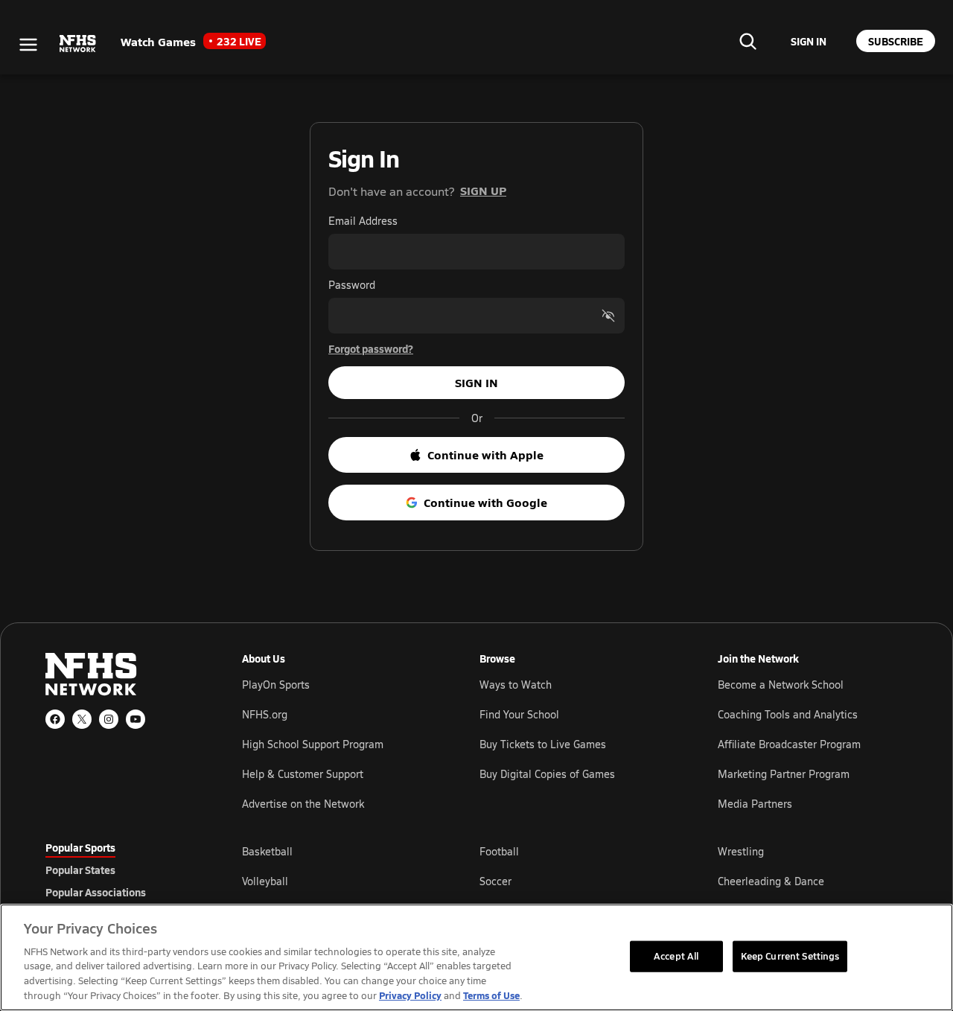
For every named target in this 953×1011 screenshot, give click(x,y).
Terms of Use (491, 995)
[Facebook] (55, 719)
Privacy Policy (410, 995)
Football (499, 851)
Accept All (676, 956)
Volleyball (265, 881)
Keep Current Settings (790, 956)
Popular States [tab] (80, 869)
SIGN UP (483, 190)
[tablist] (119, 869)
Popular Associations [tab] (95, 892)
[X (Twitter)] (82, 719)
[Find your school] (747, 41)
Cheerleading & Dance (771, 881)
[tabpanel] (575, 880)
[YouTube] (135, 719)
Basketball (267, 851)
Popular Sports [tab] (80, 847)
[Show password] (608, 315)
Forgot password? (370, 348)
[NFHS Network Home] (78, 44)
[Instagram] (108, 719)
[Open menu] (28, 44)
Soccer (495, 881)
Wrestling (741, 851)
